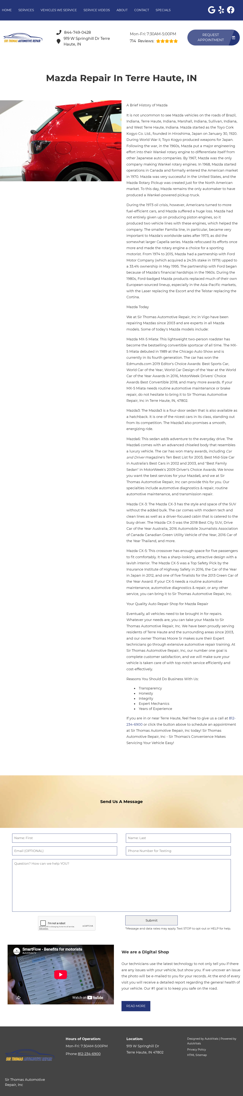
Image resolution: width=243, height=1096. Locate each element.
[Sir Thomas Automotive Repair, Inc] (23, 38)
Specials (163, 10)
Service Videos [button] (97, 10)
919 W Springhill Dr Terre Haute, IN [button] (87, 41)
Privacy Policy (196, 1049)
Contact (141, 10)
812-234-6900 (89, 1054)
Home (7, 10)
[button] (211, 10)
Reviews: (142, 41)
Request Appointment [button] (211, 37)
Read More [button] (136, 1006)
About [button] (122, 10)
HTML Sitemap (197, 1055)
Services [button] (26, 10)
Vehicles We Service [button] (59, 10)
